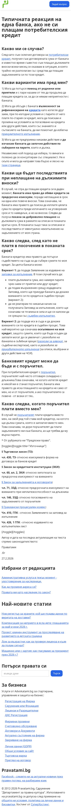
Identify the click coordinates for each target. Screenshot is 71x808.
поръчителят (25, 415)
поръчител (48, 372)
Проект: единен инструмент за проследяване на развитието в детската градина (33, 634)
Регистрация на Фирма (20, 701)
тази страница (11, 165)
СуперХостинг (40, 804)
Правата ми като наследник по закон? (26, 592)
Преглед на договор (18, 760)
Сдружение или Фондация (22, 706)
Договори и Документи (20, 731)
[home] (25, 4)
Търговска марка (16, 755)
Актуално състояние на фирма (24, 735)
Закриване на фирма (18, 740)
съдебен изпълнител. (41, 316)
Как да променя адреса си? (19, 587)
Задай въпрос (59, 4)
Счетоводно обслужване (21, 726)
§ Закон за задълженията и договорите (27, 482)
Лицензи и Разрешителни (21, 710)
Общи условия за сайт (19, 751)
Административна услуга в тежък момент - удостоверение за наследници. (29, 579)
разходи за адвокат (50, 341)
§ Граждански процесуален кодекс (24, 507)
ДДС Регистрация (16, 715)
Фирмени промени (17, 721)
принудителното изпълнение (21, 134)
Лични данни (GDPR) (18, 746)
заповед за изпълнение (17, 274)
